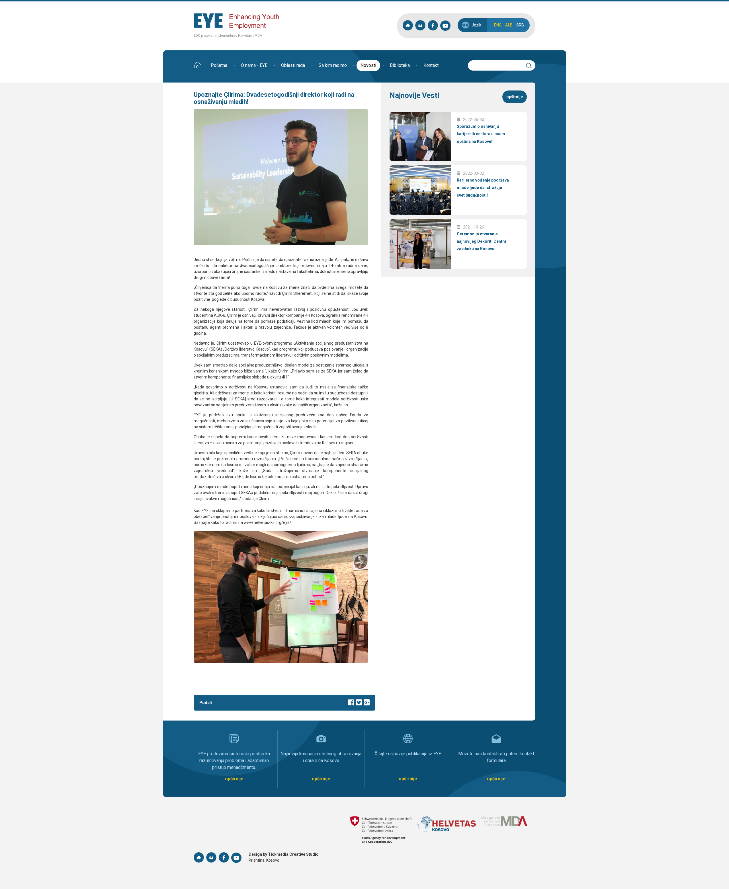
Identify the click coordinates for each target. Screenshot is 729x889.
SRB (520, 25)
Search (531, 64)
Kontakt (431, 65)
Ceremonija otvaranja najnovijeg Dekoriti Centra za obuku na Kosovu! (481, 241)
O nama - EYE (254, 65)
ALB (509, 25)
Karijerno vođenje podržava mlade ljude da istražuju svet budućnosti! (483, 187)
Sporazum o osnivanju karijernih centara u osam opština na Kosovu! (481, 134)
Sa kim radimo (333, 65)
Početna (219, 65)
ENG (497, 25)
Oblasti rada (293, 65)
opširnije (514, 96)
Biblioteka (400, 65)
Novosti (368, 65)
